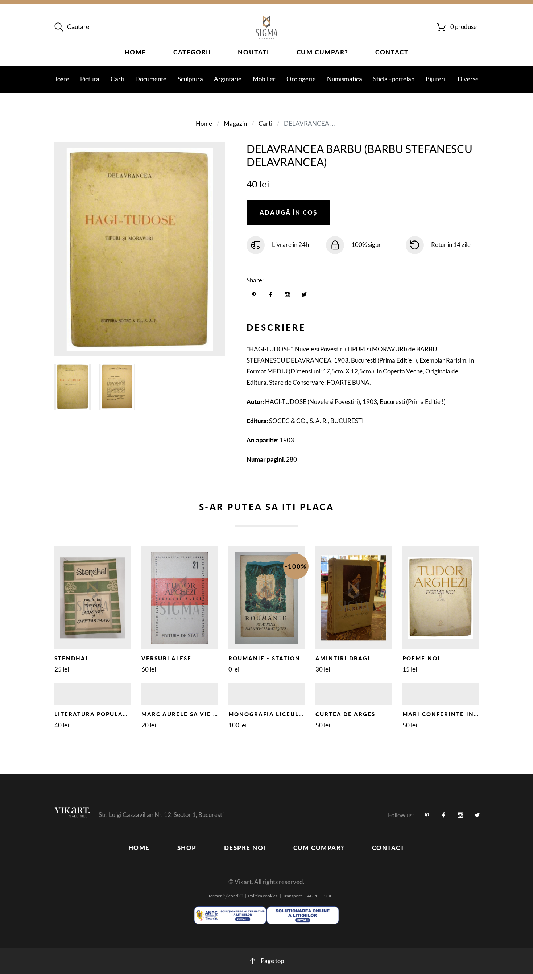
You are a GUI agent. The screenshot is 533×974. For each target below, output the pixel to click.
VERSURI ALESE (166, 658)
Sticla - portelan (393, 79)
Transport (292, 896)
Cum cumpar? (322, 52)
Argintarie (227, 79)
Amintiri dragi (342, 658)
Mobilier (264, 79)
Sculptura (190, 79)
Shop (187, 847)
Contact (391, 52)
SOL (328, 896)
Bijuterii (436, 79)
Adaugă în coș (288, 212)
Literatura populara (93, 714)
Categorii (192, 52)
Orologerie (301, 79)
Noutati (253, 52)
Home (135, 52)
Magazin (235, 123)
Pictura (89, 79)
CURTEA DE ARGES (345, 714)
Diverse (468, 79)
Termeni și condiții (225, 896)
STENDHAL (71, 658)
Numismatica (344, 79)
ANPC (313, 896)
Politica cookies (262, 896)
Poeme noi (421, 658)
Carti (117, 79)
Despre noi (245, 847)
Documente (150, 79)
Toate (61, 79)
